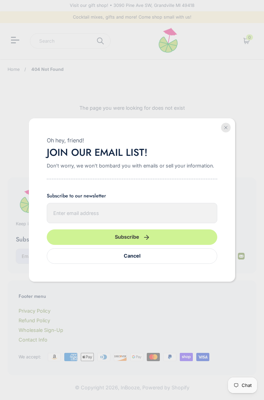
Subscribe (127, 237)
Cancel (132, 256)
